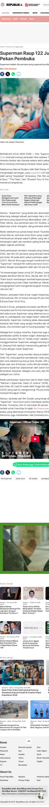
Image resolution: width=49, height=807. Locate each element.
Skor (38, 747)
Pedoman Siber (43, 777)
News (2, 754)
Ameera (10, 47)
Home (2, 47)
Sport (39, 754)
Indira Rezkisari (10, 69)
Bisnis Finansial (43, 758)
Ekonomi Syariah (21, 13)
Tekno (31, 19)
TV (1, 765)
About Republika (6, 777)
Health (15, 19)
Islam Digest (42, 751)
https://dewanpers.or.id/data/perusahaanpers (20, 794)
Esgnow (3, 761)
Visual (20, 761)
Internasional (5, 758)
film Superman (6, 479)
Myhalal (23, 19)
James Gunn (20, 479)
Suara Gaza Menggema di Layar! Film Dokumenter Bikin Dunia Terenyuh (10, 200)
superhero (36, 172)
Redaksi (21, 777)
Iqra (20, 751)
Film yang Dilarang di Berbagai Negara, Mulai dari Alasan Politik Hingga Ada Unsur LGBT (33, 200)
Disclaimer (4, 780)
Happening (6, 19)
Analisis (21, 754)
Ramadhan (22, 765)
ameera (5, 13)
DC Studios (33, 479)
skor (35, 13)
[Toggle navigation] (2, 5)
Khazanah (4, 751)
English (40, 761)
